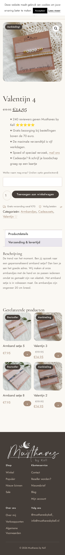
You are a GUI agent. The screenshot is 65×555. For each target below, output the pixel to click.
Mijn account (38, 499)
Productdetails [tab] (18, 234)
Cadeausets (45, 211)
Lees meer (54, 11)
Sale (8, 492)
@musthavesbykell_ (42, 515)
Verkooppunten (15, 522)
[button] (56, 28)
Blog (33, 492)
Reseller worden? (41, 479)
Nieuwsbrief (38, 486)
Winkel (10, 472)
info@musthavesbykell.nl (45, 521)
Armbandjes (28, 211)
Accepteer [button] (40, 10)
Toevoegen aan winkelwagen (35, 194)
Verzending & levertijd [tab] (24, 242)
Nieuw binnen (14, 486)
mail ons (54, 152)
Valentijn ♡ (10, 216)
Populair (10, 479)
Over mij (11, 515)
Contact (35, 472)
